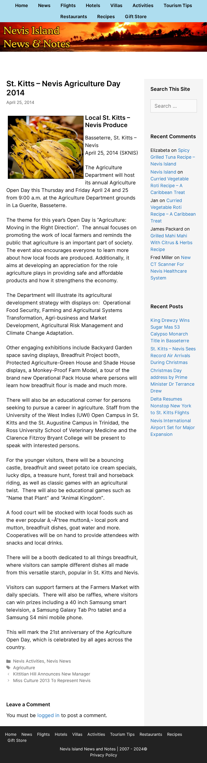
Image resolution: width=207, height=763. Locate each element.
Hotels (93, 5)
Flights (68, 5)
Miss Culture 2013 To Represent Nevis (52, 680)
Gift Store (136, 16)
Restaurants (73, 16)
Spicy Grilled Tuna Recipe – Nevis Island (172, 157)
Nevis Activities (28, 661)
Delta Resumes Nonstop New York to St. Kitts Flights (170, 405)
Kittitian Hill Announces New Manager (51, 673)
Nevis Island (163, 172)
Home (21, 5)
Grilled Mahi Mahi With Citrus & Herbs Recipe (171, 242)
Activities (143, 5)
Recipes (106, 16)
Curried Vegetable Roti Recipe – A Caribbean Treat (169, 185)
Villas (116, 5)
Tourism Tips (178, 5)
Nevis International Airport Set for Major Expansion (172, 427)
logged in (48, 715)
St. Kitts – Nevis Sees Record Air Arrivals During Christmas (173, 355)
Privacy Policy (103, 754)
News (44, 5)
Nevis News (59, 661)
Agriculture (24, 667)
